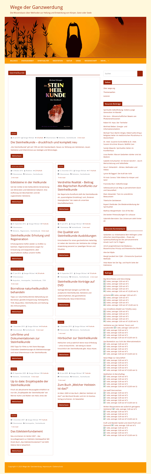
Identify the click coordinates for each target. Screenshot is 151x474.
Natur (69, 61)
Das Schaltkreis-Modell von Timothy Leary (119, 309)
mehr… (104, 61)
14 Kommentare (18, 277)
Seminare (61, 219)
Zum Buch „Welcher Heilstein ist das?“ (76, 386)
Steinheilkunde (71, 138)
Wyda (112, 252)
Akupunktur (16, 280)
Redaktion (29, 171)
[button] (108, 60)
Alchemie (107, 295)
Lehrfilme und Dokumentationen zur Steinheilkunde (25, 338)
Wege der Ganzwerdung (36, 7)
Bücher (14, 133)
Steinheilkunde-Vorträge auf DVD (76, 283)
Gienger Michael (28, 138)
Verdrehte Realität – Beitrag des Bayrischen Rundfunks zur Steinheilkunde (77, 185)
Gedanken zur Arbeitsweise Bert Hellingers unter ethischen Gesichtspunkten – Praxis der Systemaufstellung (122, 237)
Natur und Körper (17, 166)
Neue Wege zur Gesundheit (114, 358)
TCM (44, 280)
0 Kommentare (51, 138)
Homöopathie (25, 280)
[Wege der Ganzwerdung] (75, 18)
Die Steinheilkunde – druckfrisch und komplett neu (44, 142)
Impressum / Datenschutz (53, 466)
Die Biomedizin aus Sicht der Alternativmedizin (122, 341)
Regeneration (24, 231)
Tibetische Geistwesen (112, 200)
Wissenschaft (91, 61)
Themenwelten (109, 92)
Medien (61, 166)
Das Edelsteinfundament (27, 431)
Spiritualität (43, 61)
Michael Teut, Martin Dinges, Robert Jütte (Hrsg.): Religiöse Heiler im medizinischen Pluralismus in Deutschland (122, 135)
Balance (14, 61)
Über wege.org (109, 88)
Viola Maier (107, 262)
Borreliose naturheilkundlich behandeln (29, 290)
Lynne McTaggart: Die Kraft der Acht (117, 173)
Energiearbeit (27, 61)
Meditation (58, 61)
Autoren (106, 96)
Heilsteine (62, 138)
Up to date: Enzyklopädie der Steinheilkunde (29, 383)
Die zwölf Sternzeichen (112, 390)
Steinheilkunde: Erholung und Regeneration (30, 237)
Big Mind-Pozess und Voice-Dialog (116, 279)
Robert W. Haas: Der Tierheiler (115, 122)
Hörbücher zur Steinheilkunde (77, 338)
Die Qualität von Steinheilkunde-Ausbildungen (77, 234)
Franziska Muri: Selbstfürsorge (115, 184)
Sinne (78, 61)
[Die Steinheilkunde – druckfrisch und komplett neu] (54, 103)
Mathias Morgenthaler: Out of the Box (118, 211)
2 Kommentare (64, 174)
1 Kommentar (64, 227)
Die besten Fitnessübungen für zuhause (119, 214)
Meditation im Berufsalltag (114, 374)
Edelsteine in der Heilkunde (28, 182)
